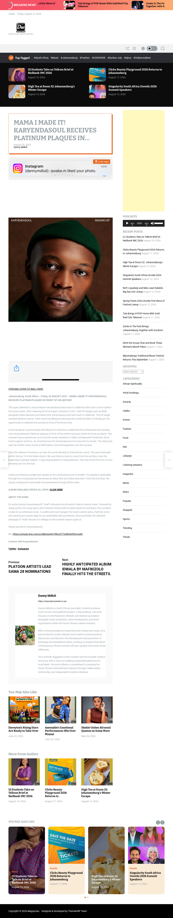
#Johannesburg (69, 57)
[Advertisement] (144, 160)
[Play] (127, 226)
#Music (55, 57)
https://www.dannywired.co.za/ (52, 601)
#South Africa (41, 57)
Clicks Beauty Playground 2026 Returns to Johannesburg (56, 794)
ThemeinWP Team (77, 911)
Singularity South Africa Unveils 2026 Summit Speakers (145, 876)
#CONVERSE (99, 57)
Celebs (126, 410)
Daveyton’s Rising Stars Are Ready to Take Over (23, 729)
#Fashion (85, 57)
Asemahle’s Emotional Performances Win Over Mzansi (60, 731)
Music (126, 483)
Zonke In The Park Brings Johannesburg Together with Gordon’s (132, 5)
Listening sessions (132, 464)
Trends (126, 537)
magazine (128, 474)
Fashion (127, 428)
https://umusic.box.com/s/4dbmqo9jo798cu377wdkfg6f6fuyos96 (48, 534)
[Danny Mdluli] (25, 635)
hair (125, 446)
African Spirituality (132, 383)
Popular (127, 501)
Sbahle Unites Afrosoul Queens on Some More (96, 729)
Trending (127, 528)
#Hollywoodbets (142, 57)
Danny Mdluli (20, 147)
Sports (126, 519)
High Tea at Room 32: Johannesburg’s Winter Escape (95, 793)
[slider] (158, 223)
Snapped (127, 510)
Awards (127, 401)
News (126, 492)
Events (126, 419)
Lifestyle (127, 456)
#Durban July (115, 57)
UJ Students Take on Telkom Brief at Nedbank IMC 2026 (50, 71)
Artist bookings (131, 392)
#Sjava (128, 57)
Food (125, 437)
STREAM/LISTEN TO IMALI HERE (25, 389)
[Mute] (152, 226)
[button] (158, 822)
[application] (144, 223)
